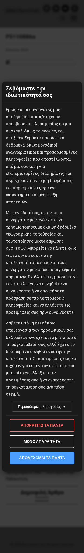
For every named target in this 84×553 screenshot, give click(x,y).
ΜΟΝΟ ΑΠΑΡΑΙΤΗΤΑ (42, 442)
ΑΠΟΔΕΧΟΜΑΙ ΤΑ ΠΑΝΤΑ (42, 458)
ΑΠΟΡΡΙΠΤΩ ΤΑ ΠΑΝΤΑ (42, 425)
